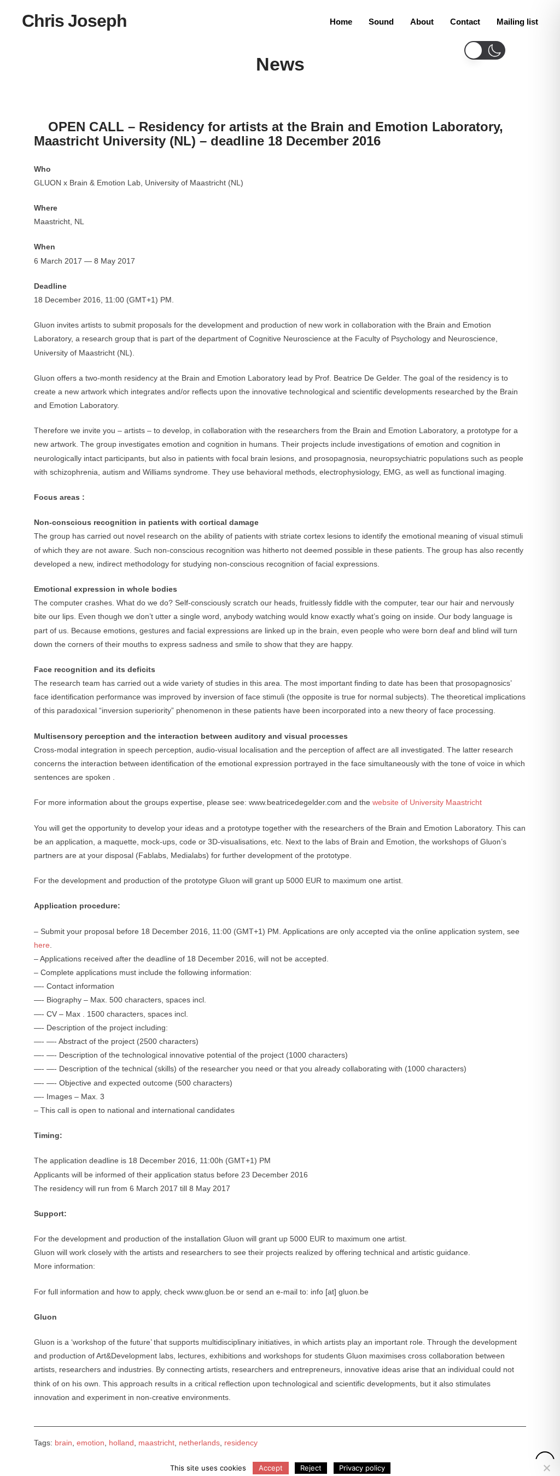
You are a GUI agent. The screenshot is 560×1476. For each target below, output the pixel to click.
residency (241, 1442)
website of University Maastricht (427, 802)
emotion (90, 1442)
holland (121, 1442)
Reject (311, 1467)
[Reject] (546, 1467)
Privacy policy (362, 1467)
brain (63, 1442)
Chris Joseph (74, 21)
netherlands (199, 1442)
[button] (484, 50)
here (42, 945)
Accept (271, 1467)
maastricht (156, 1442)
